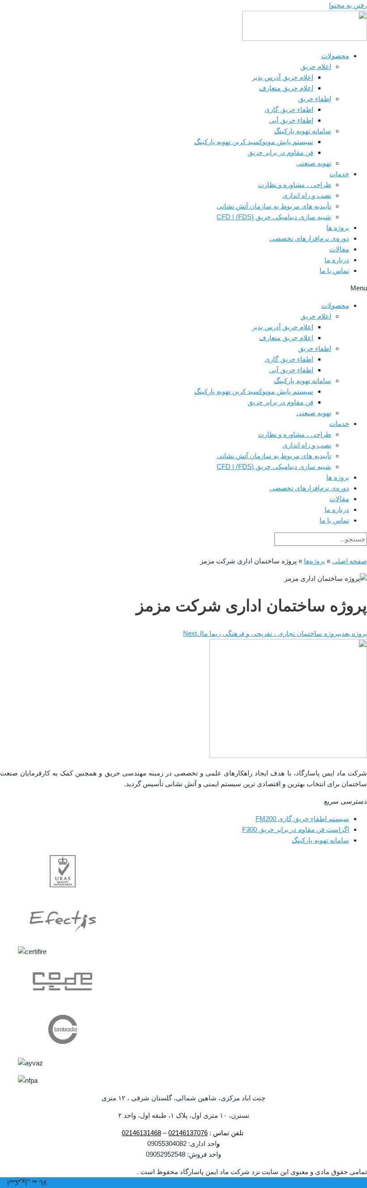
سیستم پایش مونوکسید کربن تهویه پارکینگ (253, 141)
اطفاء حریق (314, 98)
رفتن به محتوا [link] (348, 5)
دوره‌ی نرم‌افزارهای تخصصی (309, 238)
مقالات (339, 249)
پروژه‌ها (314, 561)
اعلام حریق (315, 66)
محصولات (335, 56)
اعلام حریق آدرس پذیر (282, 77)
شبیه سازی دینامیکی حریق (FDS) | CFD (274, 217)
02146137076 (188, 1133)
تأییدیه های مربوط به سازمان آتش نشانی (274, 206)
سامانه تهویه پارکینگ (302, 131)
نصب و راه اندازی (306, 195)
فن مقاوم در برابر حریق (280, 152)
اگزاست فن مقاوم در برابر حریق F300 (295, 829)
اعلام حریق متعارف (286, 88)
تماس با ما (334, 270)
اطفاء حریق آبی (291, 120)
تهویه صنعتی (313, 163)
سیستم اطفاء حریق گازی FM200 (302, 818)
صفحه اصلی (349, 561)
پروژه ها (337, 227)
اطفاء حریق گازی (289, 109)
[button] (183, 288)
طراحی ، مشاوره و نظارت (294, 184)
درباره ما (336, 260)
